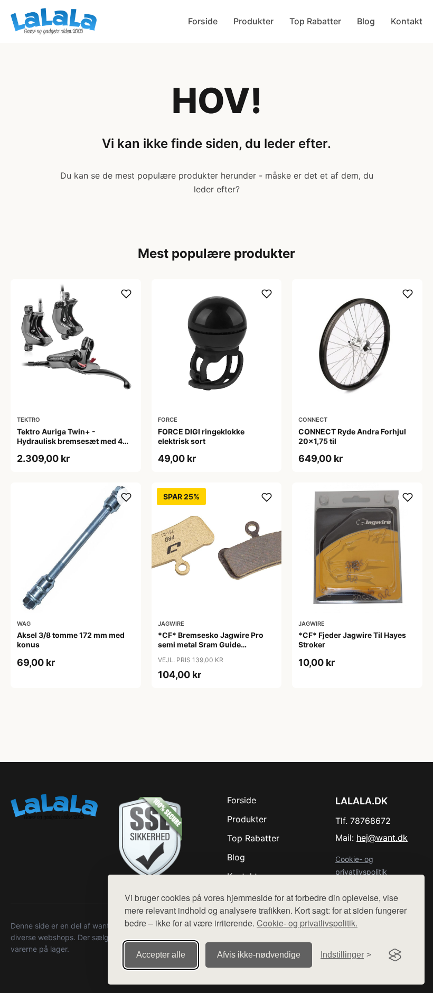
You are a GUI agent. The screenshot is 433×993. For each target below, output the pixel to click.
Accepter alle (160, 954)
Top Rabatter (315, 21)
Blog (366, 21)
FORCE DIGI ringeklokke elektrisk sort (201, 436)
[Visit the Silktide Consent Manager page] (395, 955)
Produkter (253, 21)
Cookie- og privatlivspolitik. (307, 923)
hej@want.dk (382, 837)
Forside (203, 21)
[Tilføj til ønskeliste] (126, 293)
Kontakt (406, 21)
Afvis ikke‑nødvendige (258, 954)
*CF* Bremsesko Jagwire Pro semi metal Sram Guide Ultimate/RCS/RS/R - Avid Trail (212, 644)
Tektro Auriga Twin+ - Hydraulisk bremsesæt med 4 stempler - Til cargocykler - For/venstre (70, 446)
